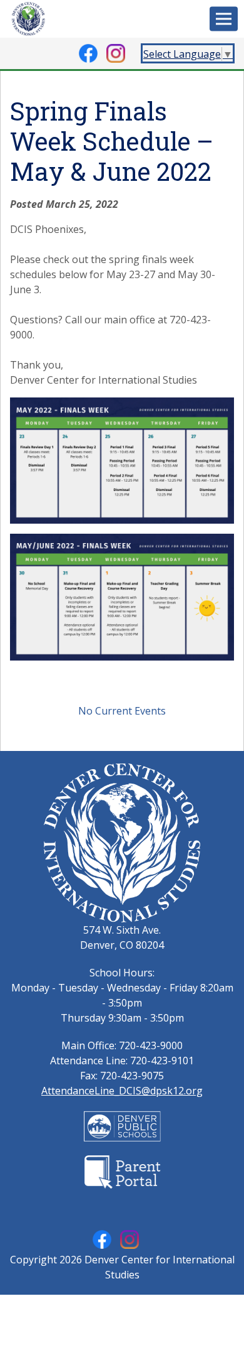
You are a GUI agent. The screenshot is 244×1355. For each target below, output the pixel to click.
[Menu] (224, 19)
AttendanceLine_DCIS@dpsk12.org (122, 1091)
